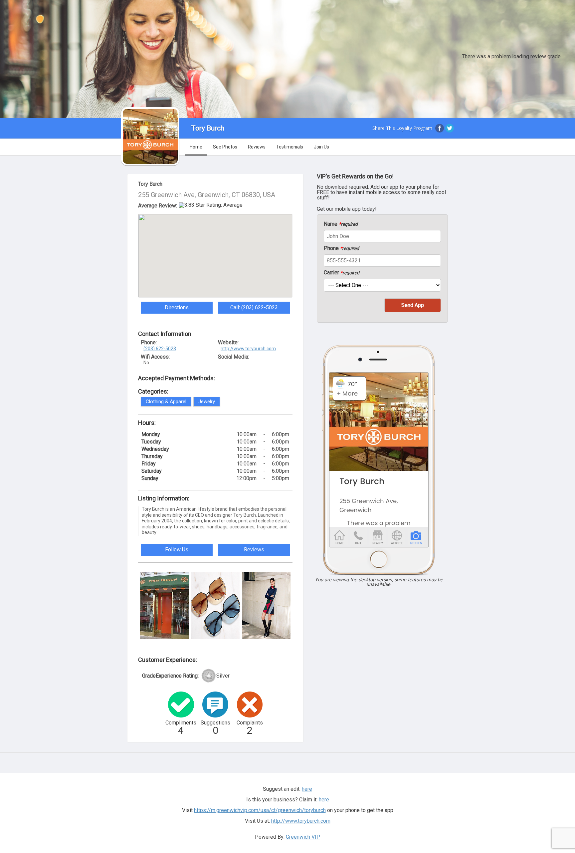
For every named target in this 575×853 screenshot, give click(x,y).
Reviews (257, 146)
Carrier (341, 272)
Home (196, 146)
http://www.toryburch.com (248, 348)
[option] (164, 605)
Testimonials (289, 146)
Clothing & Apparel (166, 402)
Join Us (321, 146)
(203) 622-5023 (159, 348)
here (324, 799)
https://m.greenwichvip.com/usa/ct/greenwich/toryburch (260, 810)
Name (341, 224)
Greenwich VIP (303, 837)
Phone (341, 248)
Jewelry (206, 402)
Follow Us (176, 549)
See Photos (225, 146)
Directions (177, 307)
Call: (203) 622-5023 (254, 307)
